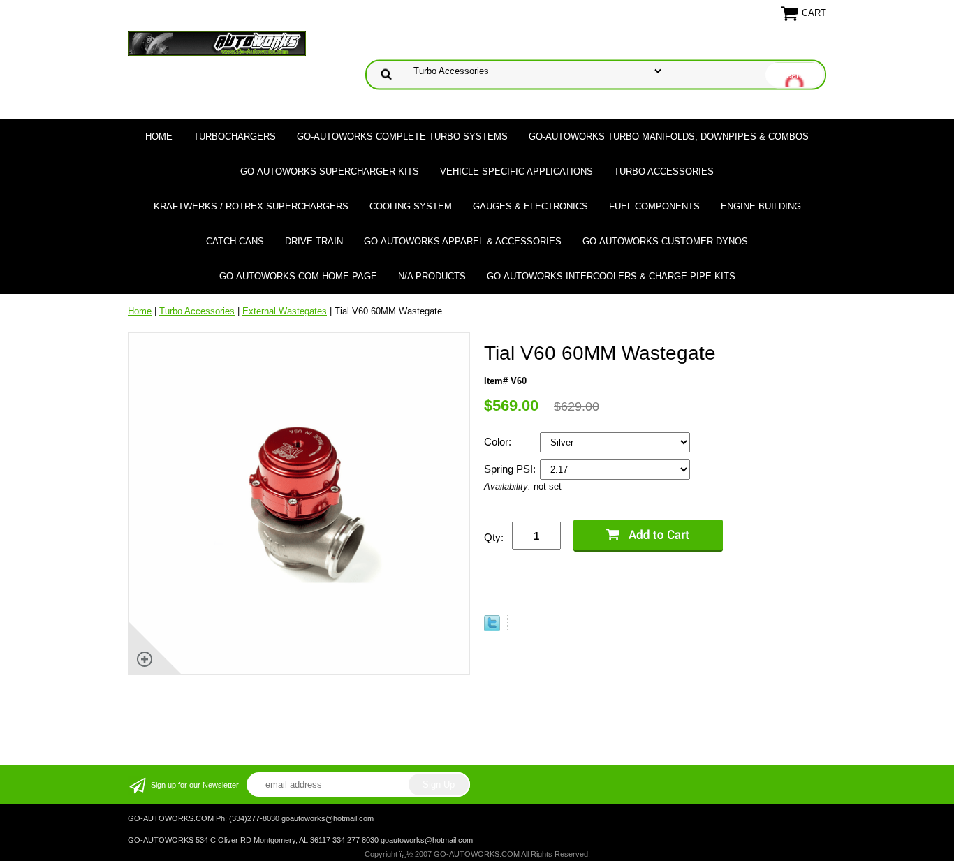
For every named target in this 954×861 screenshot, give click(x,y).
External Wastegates (284, 311)
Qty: (494, 537)
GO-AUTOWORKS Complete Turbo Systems (402, 136)
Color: (499, 442)
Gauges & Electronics (530, 206)
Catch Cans (235, 241)
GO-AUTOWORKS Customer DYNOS (665, 241)
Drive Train (314, 241)
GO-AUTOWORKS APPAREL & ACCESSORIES (463, 241)
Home (159, 136)
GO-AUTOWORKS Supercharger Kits (329, 171)
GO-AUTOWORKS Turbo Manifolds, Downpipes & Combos (669, 136)
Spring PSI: (511, 469)
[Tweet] (492, 628)
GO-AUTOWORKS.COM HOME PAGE (298, 276)
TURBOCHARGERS (234, 136)
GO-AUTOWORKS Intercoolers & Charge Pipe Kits (611, 276)
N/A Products (432, 276)
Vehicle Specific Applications (516, 171)
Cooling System (410, 206)
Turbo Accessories (664, 171)
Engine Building (761, 206)
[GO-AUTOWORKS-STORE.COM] (217, 43)
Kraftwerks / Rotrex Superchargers (251, 206)
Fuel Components (654, 206)
